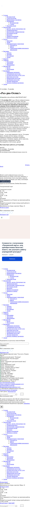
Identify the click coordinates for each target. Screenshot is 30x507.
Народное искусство (12, 77)
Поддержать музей (12, 33)
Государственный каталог (7, 382)
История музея (11, 17)
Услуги (5, 39)
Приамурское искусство (13, 78)
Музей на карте (4, 207)
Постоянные (10, 56)
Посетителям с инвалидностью (15, 32)
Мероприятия (10, 65)
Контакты (9, 35)
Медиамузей (6, 66)
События (5, 60)
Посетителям (7, 27)
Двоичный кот (12, 391)
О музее (5, 15)
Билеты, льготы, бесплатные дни (16, 29)
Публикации (10, 21)
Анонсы (9, 53)
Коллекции (6, 71)
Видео (8, 68)
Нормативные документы (14, 20)
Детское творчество (12, 81)
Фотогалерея (10, 69)
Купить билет (4, 482)
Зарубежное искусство (13, 80)
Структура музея (11, 18)
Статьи (12, 24)
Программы (10, 62)
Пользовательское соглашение (8, 390)
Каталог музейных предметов (15, 83)
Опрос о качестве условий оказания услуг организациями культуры (12, 384)
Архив (8, 57)
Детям (8, 42)
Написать (12, 259)
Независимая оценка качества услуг (10, 387)
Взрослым (9, 41)
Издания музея (14, 23)
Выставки (6, 51)
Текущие (9, 54)
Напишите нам (4, 214)
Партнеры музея (11, 26)
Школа (12, 47)
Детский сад (13, 45)
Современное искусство (13, 74)
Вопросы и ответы (12, 38)
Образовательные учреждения (15, 44)
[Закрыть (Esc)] (22, 394)
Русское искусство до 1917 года (16, 75)
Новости (5, 59)
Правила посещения (12, 36)
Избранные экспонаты (13, 72)
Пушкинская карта (12, 30)
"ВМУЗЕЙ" (11, 503)
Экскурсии (10, 63)
